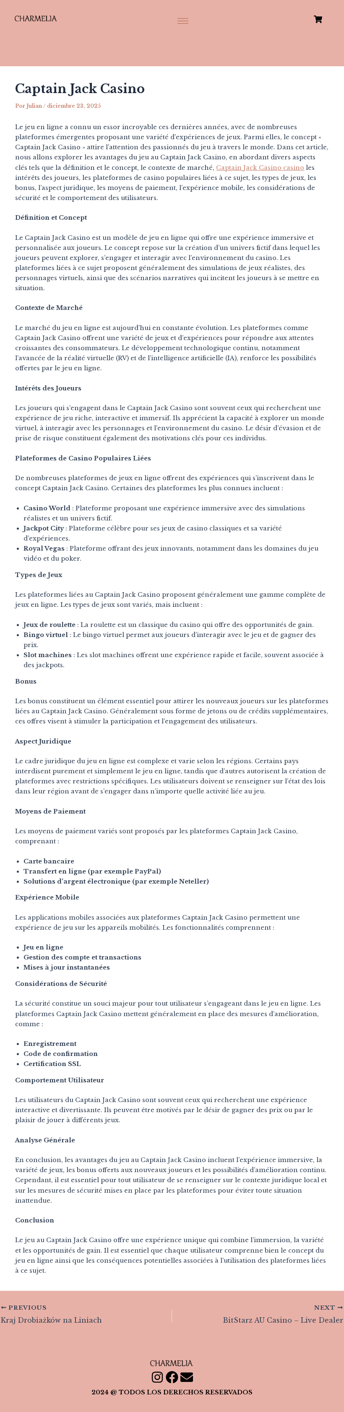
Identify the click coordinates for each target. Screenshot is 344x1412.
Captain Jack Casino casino (260, 168)
